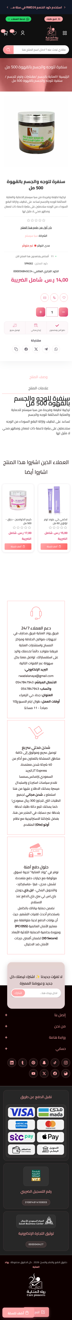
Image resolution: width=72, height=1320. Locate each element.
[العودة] (64, 7)
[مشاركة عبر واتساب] (56, 349)
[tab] (36, 377)
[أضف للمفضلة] (6, 487)
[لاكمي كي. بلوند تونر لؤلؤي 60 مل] (54, 500)
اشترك (18, 993)
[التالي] (7, 7)
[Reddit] (65, 1073)
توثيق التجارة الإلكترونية (36, 1233)
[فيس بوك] (55, 1073)
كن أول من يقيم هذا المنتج (36, 227)
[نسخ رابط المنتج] (16, 349)
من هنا (18, 813)
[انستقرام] (65, 1062)
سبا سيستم (31, 235)
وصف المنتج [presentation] (38, 377)
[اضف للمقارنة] (6, 495)
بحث (8, 49)
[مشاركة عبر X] (36, 349)
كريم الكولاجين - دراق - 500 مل (18, 521)
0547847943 (25, 682)
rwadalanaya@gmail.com (36, 676)
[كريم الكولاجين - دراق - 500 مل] (18, 500)
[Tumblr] (22, 1062)
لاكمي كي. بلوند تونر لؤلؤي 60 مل (55, 521)
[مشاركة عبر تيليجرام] (46, 349)
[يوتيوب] (33, 1073)
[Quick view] (6, 503)
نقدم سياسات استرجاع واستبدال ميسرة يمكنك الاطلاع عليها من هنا (36, 785)
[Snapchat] (44, 1062)
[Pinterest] (33, 1062)
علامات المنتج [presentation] (38, 388)
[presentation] (35, 516)
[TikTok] (55, 1062)
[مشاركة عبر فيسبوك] (26, 349)
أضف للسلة (16, 1313)
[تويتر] (44, 1073)
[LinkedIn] (11, 1062)
